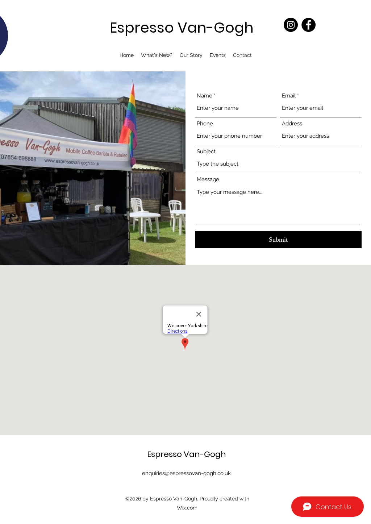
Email (289, 96)
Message (208, 179)
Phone (205, 123)
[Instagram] (291, 25)
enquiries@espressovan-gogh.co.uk (186, 473)
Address (292, 123)
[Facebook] (308, 25)
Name (204, 96)
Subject (206, 151)
